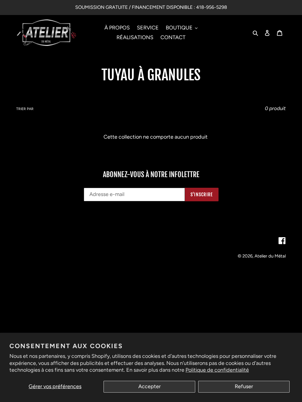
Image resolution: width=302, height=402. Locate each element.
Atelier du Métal (270, 256)
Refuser (244, 386)
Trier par (25, 109)
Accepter (149, 386)
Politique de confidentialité (217, 370)
